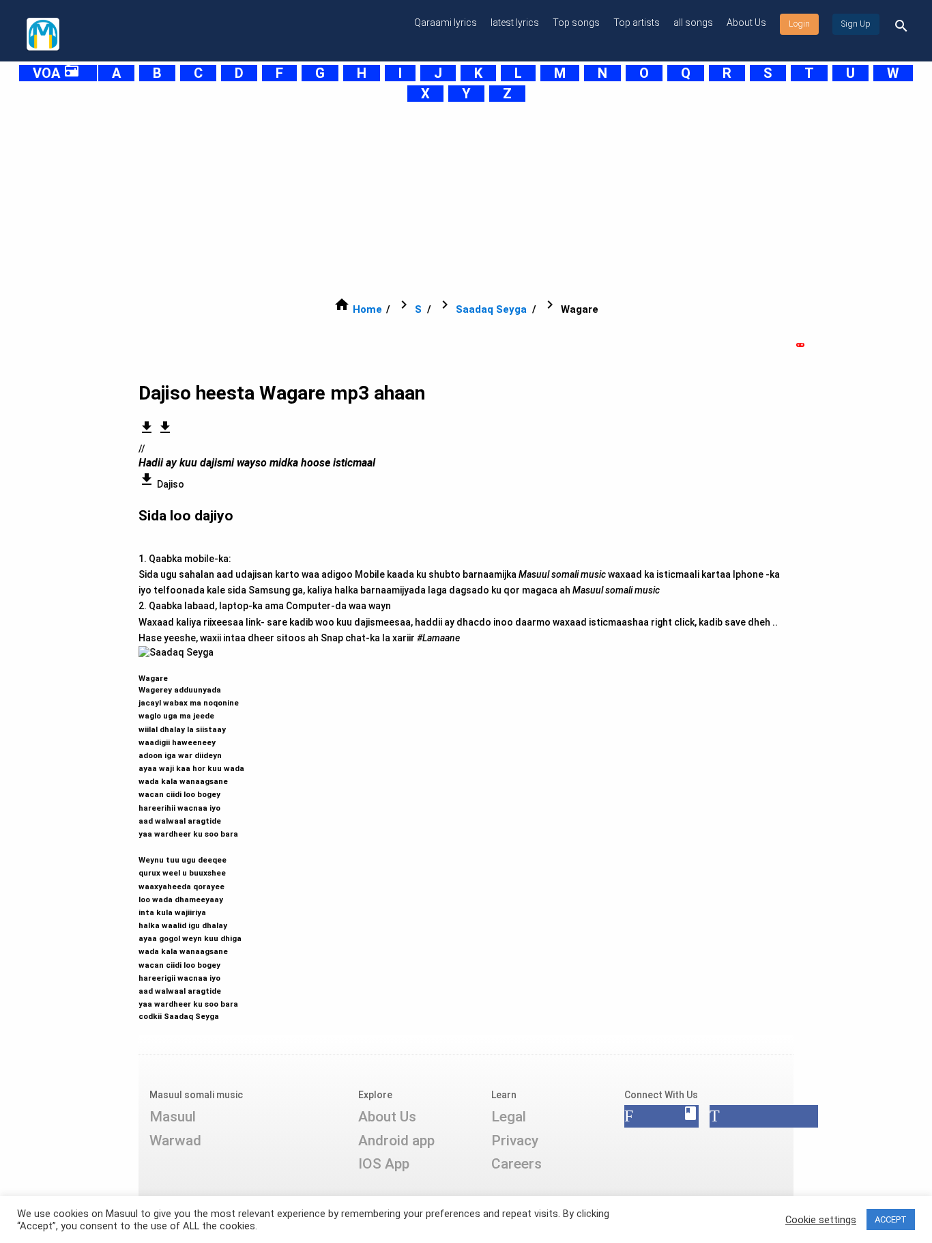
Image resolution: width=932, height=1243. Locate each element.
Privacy (514, 1140)
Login (799, 24)
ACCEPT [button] (891, 1219)
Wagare (191, 841)
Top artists (636, 22)
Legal (508, 1116)
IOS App (383, 1164)
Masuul (172, 1116)
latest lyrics (515, 22)
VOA (56, 73)
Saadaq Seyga (491, 309)
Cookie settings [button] (820, 1220)
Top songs (576, 22)
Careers (516, 1164)
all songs (693, 22)
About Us (746, 22)
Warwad (175, 1140)
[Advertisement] (432, 199)
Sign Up (856, 24)
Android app (396, 1140)
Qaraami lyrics (445, 22)
